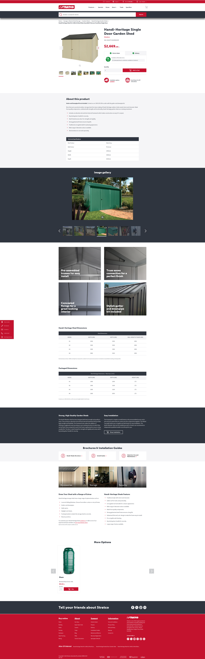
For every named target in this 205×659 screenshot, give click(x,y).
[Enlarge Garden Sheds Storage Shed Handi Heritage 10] (68, 231)
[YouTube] (134, 639)
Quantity (106, 67)
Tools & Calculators (79, 638)
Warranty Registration (96, 636)
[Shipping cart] (146, 7)
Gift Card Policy (111, 627)
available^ (112, 81)
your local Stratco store (81, 522)
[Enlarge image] (102, 217)
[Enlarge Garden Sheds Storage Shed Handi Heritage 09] (79, 231)
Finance (92, 625)
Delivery (93, 627)
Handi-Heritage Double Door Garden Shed (106, 646)
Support (94, 618)
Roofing (60, 625)
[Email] (144, 607)
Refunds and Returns (96, 633)
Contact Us (110, 633)
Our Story (77, 622)
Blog (76, 633)
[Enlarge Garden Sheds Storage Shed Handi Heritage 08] (91, 231)
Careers (76, 627)
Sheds (60, 627)
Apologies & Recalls (95, 638)
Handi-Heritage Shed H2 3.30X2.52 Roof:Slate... (128, 646)
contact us (83, 520)
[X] (136, 607)
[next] (98, 48)
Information (113, 618)
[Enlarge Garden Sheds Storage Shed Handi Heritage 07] (102, 231)
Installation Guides (95, 630)
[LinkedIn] (144, 639)
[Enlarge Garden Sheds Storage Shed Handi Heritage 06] (113, 231)
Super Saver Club (79, 625)
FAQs (76, 636)
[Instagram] (137, 639)
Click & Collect (94, 622)
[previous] (61, 48)
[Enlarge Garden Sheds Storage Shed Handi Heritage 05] (125, 231)
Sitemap (110, 630)
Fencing (60, 630)
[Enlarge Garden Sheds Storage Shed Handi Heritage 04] (136, 231)
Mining (60, 638)
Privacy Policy (111, 625)
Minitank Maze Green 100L (66, 581)
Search (141, 14)
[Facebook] (132, 607)
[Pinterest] (140, 607)
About (77, 618)
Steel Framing (62, 636)
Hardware (61, 633)
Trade (76, 630)
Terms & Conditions (112, 622)
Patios (60, 622)
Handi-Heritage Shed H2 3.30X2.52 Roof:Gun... (83, 646)
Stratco (107, 37)
